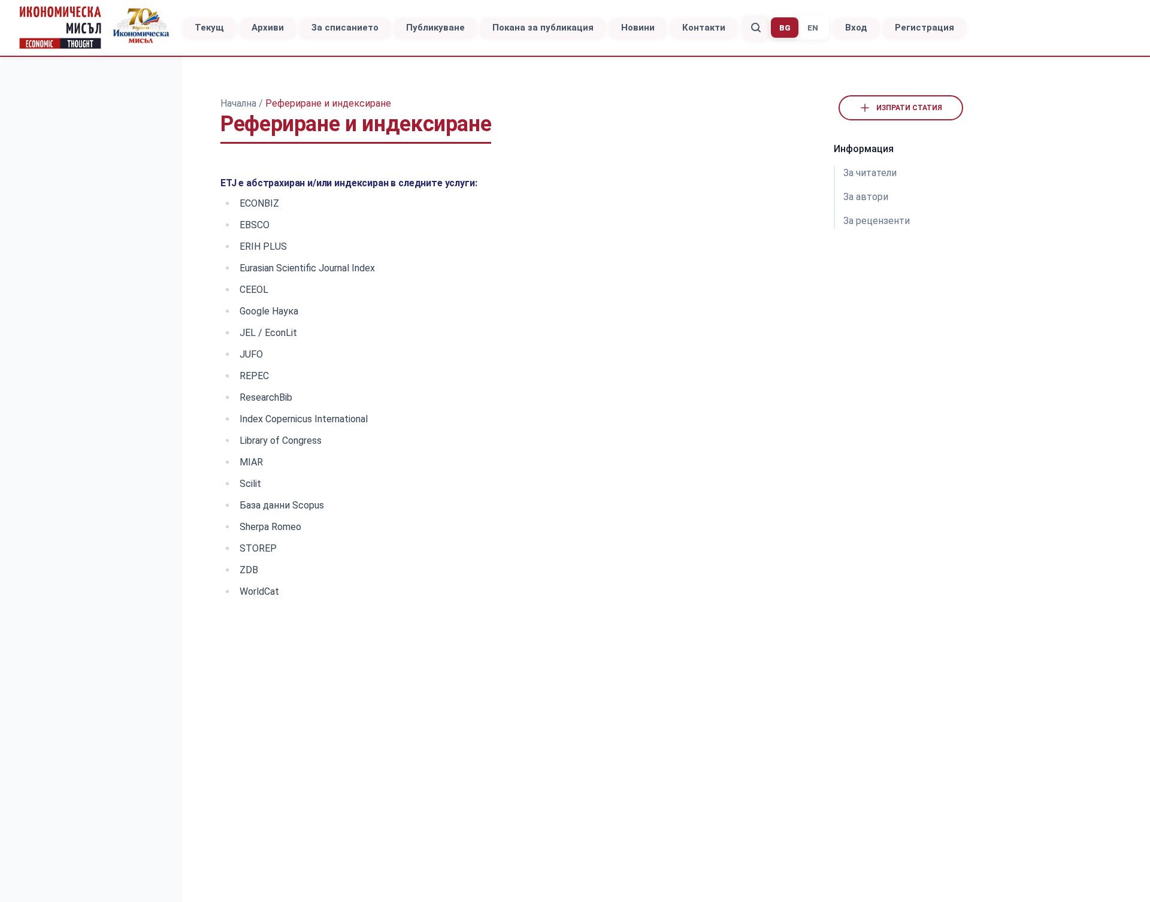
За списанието (345, 27)
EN (812, 27)
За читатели (870, 172)
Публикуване (435, 27)
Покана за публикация (543, 27)
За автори (865, 196)
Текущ (209, 27)
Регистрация (924, 27)
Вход (856, 27)
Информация (864, 149)
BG (785, 27)
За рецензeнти (876, 220)
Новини (638, 27)
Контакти (703, 27)
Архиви (268, 27)
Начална (239, 103)
